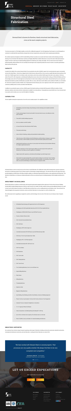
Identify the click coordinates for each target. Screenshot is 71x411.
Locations (58, 394)
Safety (34, 399)
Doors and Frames (47, 399)
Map (57, 2)
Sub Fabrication (47, 396)
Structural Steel (47, 394)
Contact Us (63, 2)
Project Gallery (52, 6)
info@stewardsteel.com (60, 399)
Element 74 (20, 408)
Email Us (40, 379)
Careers (34, 397)
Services (35, 6)
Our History (61, 6)
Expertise (28, 6)
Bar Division (46, 397)
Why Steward (43, 6)
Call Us (31, 379)
